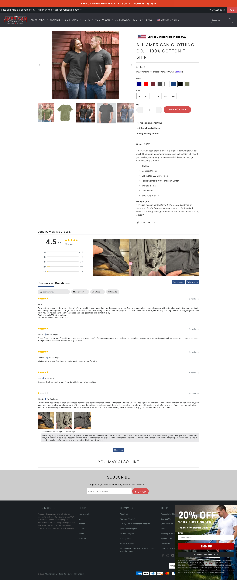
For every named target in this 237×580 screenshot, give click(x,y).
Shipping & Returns (169, 533)
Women (82, 524)
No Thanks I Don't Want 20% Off (206, 554)
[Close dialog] (234, 507)
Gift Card (82, 538)
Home (81, 533)
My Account (218, 10)
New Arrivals (84, 514)
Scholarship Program (128, 529)
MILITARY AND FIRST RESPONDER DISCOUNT (60, 10)
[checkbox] (112, 291)
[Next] (131, 65)
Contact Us (166, 519)
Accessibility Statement (171, 514)
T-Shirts (82, 529)
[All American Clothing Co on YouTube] (173, 555)
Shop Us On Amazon (170, 548)
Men (81, 519)
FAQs (163, 529)
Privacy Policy (125, 538)
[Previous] (39, 65)
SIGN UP (206, 546)
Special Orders (167, 538)
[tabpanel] (118, 372)
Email (180, 533)
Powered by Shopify (75, 574)
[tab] (62, 283)
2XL (165, 96)
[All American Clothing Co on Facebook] (163, 555)
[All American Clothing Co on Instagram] (168, 555)
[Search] (230, 20)
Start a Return (167, 524)
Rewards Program (127, 519)
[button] (43, 19)
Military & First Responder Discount (135, 524)
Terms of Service (127, 543)
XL (159, 96)
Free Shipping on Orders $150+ (18, 10)
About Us (124, 514)
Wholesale (165, 543)
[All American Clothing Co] (15, 20)
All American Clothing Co (55, 574)
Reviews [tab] (46, 283)
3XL (173, 96)
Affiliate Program (127, 533)
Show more (118, 450)
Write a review (192, 282)
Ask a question (178, 282)
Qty (137, 104)
